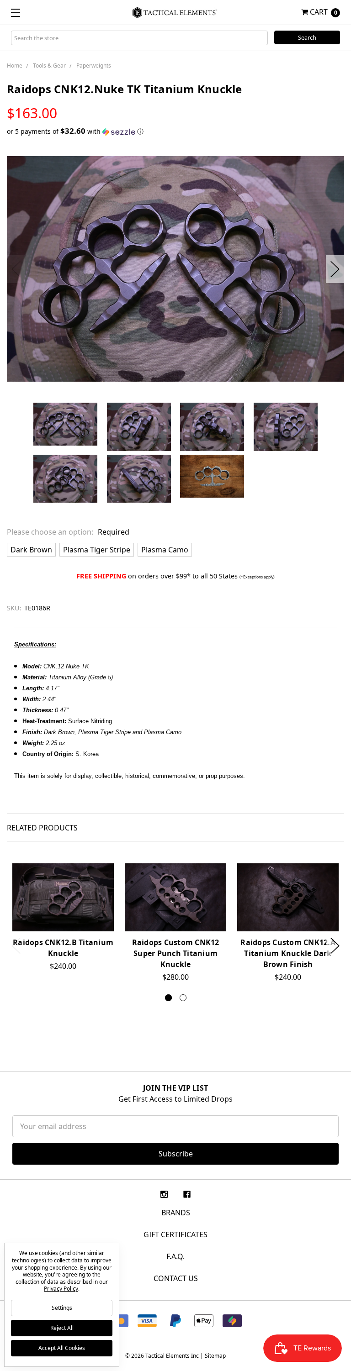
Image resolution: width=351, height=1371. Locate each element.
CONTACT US (176, 1278)
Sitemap (215, 1356)
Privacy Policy (61, 1288)
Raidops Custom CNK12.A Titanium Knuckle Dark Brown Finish (287, 953)
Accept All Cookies (61, 1348)
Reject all (62, 1328)
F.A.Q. (175, 1256)
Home (14, 65)
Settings (62, 1308)
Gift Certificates (175, 1234)
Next (335, 269)
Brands (175, 1213)
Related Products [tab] (42, 828)
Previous (16, 269)
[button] (175, 131)
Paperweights (93, 65)
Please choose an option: (68, 532)
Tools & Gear (49, 65)
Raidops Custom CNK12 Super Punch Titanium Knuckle (175, 953)
